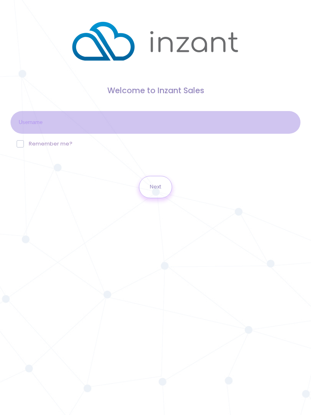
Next (155, 186)
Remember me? (50, 144)
